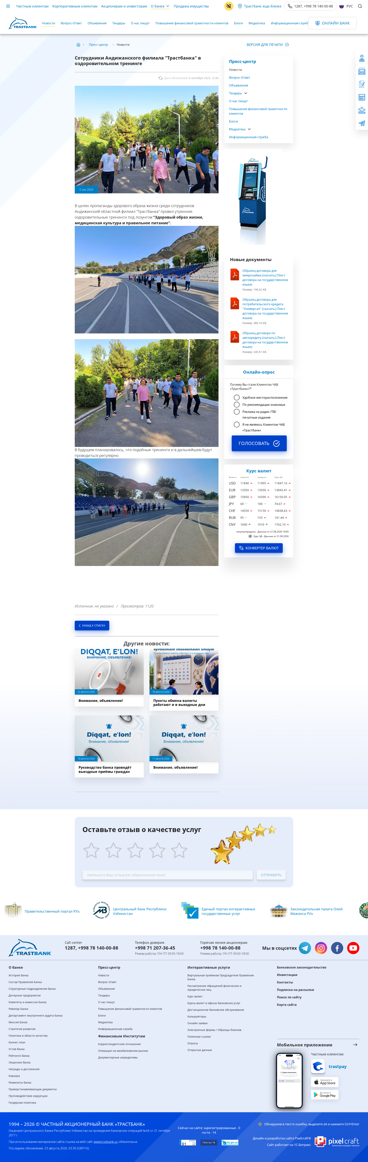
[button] (313, 1045)
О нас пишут (140, 23)
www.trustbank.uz (106, 1142)
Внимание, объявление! (101, 700)
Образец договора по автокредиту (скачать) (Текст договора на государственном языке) (265, 340)
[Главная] (78, 45)
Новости (48, 23)
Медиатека (257, 23)
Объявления (97, 23)
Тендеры (118, 23)
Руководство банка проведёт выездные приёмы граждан (105, 769)
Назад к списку (93, 625)
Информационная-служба (290, 23)
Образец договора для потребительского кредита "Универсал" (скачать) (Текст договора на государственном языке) (265, 308)
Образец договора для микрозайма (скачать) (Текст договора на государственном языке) (265, 278)
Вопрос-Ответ (71, 23)
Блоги (238, 23)
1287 (70, 948)
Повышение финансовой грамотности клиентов (191, 23)
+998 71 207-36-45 (155, 948)
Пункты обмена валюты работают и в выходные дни (179, 702)
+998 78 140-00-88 (98, 948)
